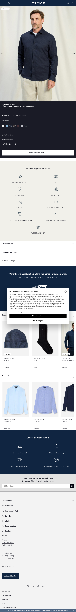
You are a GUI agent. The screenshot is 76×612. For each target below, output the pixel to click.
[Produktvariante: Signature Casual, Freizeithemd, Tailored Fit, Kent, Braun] (14, 126)
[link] (8, 135)
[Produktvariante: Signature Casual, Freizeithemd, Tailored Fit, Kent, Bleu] (7, 126)
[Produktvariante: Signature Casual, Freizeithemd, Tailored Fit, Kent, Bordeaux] (18, 126)
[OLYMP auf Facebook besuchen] (28, 586)
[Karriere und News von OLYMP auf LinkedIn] (43, 586)
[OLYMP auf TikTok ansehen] (38, 586)
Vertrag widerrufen (10, 576)
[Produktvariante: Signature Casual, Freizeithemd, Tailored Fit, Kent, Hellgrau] (22, 126)
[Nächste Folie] (73, 53)
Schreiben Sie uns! (8, 566)
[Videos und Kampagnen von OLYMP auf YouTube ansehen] (48, 586)
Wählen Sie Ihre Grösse (8, 140)
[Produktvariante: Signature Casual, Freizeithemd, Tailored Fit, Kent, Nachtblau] (11, 126)
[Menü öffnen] (4, 3)
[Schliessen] (73, 610)
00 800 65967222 (8, 543)
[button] (9, 607)
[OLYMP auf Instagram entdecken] (33, 586)
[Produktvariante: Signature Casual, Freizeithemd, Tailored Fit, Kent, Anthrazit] (26, 126)
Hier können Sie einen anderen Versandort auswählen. (53, 610)
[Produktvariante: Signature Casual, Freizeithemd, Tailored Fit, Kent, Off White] (3, 126)
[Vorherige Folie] (2, 53)
